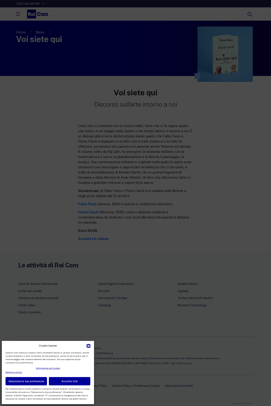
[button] (88, 345)
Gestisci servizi (14, 372)
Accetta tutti (70, 381)
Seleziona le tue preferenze (26, 381)
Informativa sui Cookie (48, 368)
